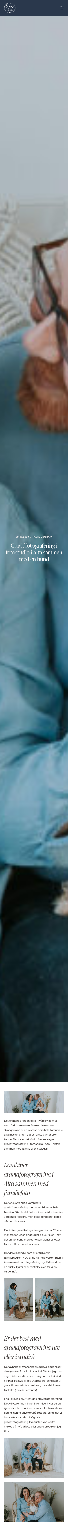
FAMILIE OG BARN (42, 536)
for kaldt (9, 1390)
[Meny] (62, 8)
